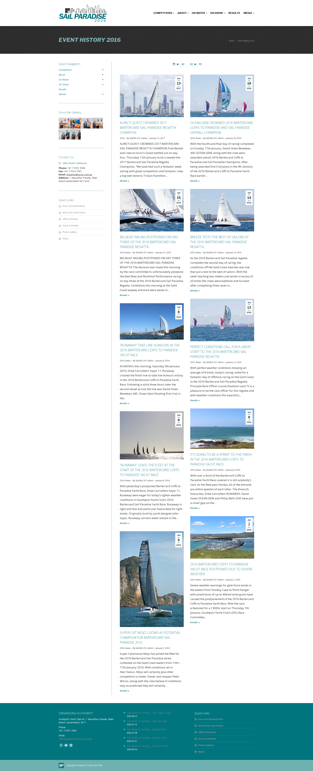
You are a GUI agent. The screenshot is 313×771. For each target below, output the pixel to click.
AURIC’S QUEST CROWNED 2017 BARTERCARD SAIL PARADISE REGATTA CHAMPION (148, 128)
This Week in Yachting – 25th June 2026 (147, 746)
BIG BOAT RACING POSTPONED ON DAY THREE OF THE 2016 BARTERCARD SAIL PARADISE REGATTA (149, 242)
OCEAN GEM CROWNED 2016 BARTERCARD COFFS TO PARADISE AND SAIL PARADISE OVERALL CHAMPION (221, 128)
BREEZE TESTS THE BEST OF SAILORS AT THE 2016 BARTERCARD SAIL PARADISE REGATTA (219, 242)
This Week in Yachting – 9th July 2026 (146, 729)
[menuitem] (163, 13)
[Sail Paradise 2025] (64, 123)
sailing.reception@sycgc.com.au (75, 738)
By (137, 138)
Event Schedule (70, 225)
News (198, 138)
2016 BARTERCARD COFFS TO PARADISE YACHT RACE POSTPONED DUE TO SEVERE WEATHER (221, 569)
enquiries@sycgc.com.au (79, 174)
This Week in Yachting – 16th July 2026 (147, 721)
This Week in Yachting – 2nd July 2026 (146, 737)
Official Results (70, 219)
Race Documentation (73, 205)
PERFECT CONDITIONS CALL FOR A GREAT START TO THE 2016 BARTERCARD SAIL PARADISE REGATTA (220, 352)
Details (123, 181)
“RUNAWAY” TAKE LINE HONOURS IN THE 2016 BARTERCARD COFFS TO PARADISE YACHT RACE (150, 350)
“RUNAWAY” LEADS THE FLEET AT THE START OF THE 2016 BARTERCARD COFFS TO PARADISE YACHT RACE (149, 470)
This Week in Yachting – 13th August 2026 (149, 712)
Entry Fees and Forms (74, 212)
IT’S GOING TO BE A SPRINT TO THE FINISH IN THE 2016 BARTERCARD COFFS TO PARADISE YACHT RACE (221, 459)
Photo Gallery (69, 232)
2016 (122, 138)
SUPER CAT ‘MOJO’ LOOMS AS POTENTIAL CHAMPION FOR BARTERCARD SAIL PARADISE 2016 (150, 637)
